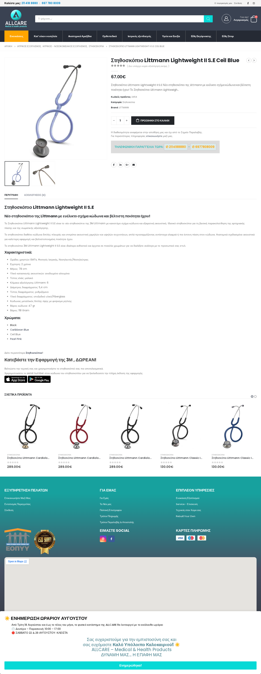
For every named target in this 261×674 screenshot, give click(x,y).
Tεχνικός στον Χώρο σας (188, 510)
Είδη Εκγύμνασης (201, 36)
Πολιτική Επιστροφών (111, 510)
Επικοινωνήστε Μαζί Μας (17, 498)
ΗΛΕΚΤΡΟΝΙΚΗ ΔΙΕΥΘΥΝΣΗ (134, 165)
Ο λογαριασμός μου (223, 3)
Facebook (114, 165)
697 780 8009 (51, 3)
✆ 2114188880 (176, 147)
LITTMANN (124, 107)
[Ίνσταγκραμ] (253, 3)
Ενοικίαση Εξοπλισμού (187, 498)
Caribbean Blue (19, 329)
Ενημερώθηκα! (130, 665)
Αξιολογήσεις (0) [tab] (34, 195)
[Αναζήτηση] (208, 18)
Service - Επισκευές (187, 504)
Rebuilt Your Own (185, 516)
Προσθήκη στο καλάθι (154, 120)
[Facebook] (248, 3)
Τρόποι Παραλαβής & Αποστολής (117, 522)
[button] (106, 108)
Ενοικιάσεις (16, 36)
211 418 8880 (21, 3)
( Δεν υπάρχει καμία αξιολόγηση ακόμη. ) (148, 66)
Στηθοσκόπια (129, 102)
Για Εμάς (104, 498)
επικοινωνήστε (154, 136)
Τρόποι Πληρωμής (109, 516)
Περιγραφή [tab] (11, 195)
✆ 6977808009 (203, 147)
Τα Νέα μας (105, 504)
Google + (127, 165)
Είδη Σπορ (228, 36)
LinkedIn (120, 165)
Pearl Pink (16, 339)
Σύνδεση (238, 3)
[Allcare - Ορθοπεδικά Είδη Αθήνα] (13, 18)
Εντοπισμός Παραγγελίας (17, 504)
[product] (28, 427)
